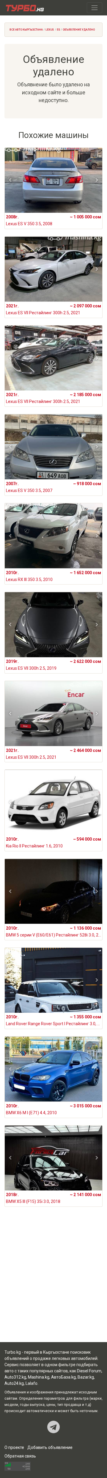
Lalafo (31, 1383)
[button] (10, 180)
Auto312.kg (15, 1377)
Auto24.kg (14, 1383)
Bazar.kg (86, 1377)
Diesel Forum (89, 1371)
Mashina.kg (38, 1377)
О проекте (14, 1447)
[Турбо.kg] (24, 8)
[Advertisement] (53, 1281)
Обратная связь (20, 1456)
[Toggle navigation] (94, 7)
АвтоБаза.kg (63, 1377)
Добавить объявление (50, 1447)
